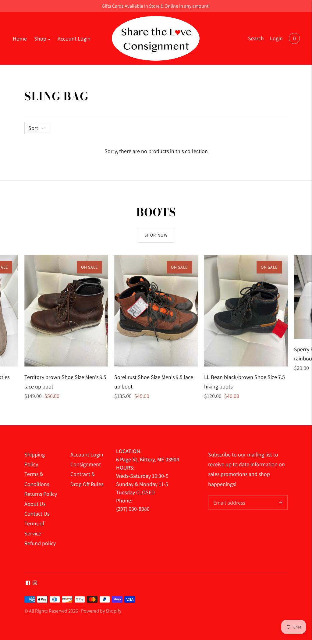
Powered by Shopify (101, 611)
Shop (40, 38)
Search (256, 38)
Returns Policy (40, 493)
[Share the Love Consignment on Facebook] (28, 583)
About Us (34, 503)
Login (276, 38)
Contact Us (36, 513)
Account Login (74, 38)
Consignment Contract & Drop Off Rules (86, 474)
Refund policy (40, 543)
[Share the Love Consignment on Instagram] (35, 583)
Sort (33, 127)
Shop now (156, 235)
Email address (228, 496)
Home (20, 38)
